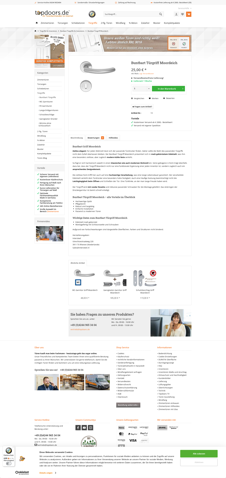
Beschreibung (77, 138)
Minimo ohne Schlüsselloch (45, 124)
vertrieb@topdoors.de (80, 329)
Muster (40, 149)
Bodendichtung (165, 353)
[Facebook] (78, 427)
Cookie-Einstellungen (168, 356)
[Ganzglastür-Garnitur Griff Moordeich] (115, 278)
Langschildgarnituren (48, 110)
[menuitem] (183, 8)
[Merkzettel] (182, 14)
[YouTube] (84, 427)
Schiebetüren (43, 88)
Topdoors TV (164, 394)
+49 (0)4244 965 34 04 (47, 435)
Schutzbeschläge (46, 114)
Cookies (121, 353)
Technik (162, 390)
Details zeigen (45, 473)
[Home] (37, 23)
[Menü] (13, 447)
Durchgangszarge (166, 362)
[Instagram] (90, 427)
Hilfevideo (113, 138)
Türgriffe (41, 93)
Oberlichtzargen (166, 387)
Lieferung (163, 381)
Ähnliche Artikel (78, 263)
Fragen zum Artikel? (143, 106)
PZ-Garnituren (45, 106)
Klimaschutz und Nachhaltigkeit (173, 375)
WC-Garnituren (46, 101)
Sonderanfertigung (126, 362)
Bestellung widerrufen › (128, 405)
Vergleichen (138, 98)
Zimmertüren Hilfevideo (169, 406)
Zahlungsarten (124, 375)
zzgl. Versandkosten (146, 73)
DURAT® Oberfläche (167, 359)
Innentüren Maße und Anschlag (173, 372)
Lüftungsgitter (165, 384)
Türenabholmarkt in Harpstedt (131, 366)
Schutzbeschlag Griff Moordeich (145, 291)
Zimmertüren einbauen (169, 403)
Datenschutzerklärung (127, 387)
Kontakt (121, 378)
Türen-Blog (42, 158)
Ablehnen (199, 462)
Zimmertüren (43, 79)
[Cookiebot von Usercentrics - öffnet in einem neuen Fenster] (22, 473)
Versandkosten (124, 381)
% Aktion (41, 140)
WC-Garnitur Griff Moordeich (85, 290)
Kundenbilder (165, 378)
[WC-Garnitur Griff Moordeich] (85, 278)
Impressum (123, 397)
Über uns (122, 369)
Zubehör (41, 144)
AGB (119, 394)
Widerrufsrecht (124, 384)
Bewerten (170, 98)
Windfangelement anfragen (130, 372)
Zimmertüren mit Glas (168, 409)
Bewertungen (95, 138)
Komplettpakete (44, 153)
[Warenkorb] (188, 14)
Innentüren (163, 369)
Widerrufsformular (126, 390)
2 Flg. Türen (42, 131)
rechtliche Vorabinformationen (131, 359)
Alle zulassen (199, 454)
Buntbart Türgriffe (47, 97)
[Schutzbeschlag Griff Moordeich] (145, 278)
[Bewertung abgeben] (158, 66)
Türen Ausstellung (167, 397)
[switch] (8, 463)
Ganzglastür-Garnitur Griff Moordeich (114, 291)
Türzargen (41, 84)
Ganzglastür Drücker (48, 119)
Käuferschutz (123, 356)
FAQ (160, 366)
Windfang (41, 136)
